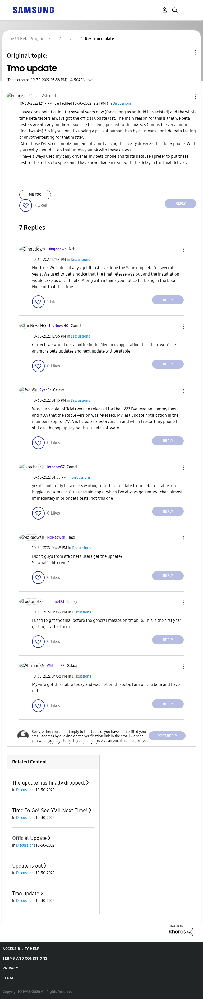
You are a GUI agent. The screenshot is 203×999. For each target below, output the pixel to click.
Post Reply (167, 736)
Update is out (27, 866)
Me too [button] (35, 194)
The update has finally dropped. (48, 783)
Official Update (29, 838)
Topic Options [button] (186, 52)
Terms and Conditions (25, 958)
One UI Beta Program (26, 38)
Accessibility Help (21, 949)
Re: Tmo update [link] (99, 38)
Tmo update (25, 893)
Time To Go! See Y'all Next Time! (50, 810)
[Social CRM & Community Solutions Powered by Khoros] (181, 930)
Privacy (10, 968)
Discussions (122, 103)
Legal (8, 978)
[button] (187, 97)
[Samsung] (33, 9)
